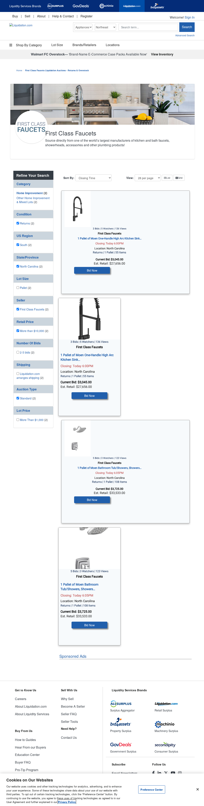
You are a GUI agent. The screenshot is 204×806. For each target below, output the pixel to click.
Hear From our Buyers (30, 747)
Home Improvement (30, 193)
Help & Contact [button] (63, 16)
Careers (20, 698)
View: (130, 178)
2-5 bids (25, 352)
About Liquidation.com (31, 706)
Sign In (190, 17)
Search (187, 27)
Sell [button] (27, 16)
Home (19, 70)
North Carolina (29, 266)
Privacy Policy (67, 802)
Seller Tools (69, 721)
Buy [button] (15, 16)
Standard (25, 398)
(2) (32, 193)
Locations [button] (113, 44)
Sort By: (68, 178)
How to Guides (25, 739)
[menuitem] (15, 16)
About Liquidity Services (32, 714)
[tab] (33, 184)
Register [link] (86, 16)
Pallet (23, 288)
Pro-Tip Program (26, 769)
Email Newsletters (124, 773)
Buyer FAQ (22, 762)
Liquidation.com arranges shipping (28, 376)
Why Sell (67, 698)
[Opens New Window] (55, 6)
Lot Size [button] (57, 44)
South (23, 245)
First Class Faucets (32, 309)
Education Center (27, 754)
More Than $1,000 (31, 420)
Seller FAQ (68, 714)
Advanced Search (185, 35)
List (168, 177)
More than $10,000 (32, 331)
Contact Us (69, 737)
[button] (33, 184)
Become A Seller (73, 706)
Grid (180, 177)
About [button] (41, 16)
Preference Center (151, 789)
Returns (25, 223)
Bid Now (92, 270)
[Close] (197, 789)
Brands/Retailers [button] (84, 44)
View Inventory (162, 54)
